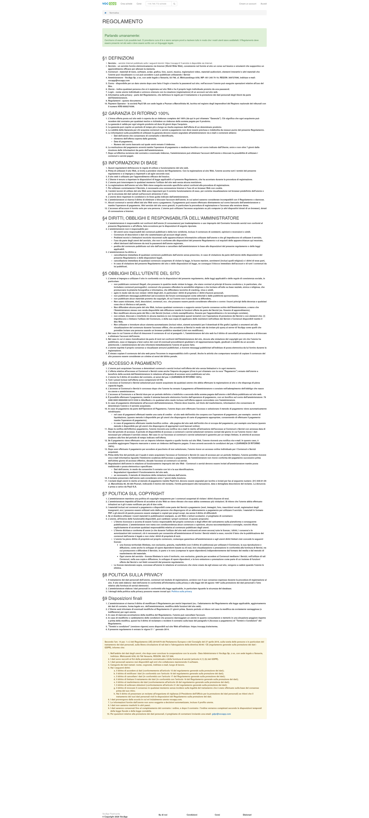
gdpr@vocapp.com (221, 713)
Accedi (264, 3)
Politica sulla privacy (182, 591)
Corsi (139, 3)
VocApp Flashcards (111, 813)
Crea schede (126, 3)
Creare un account (247, 3)
